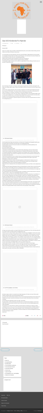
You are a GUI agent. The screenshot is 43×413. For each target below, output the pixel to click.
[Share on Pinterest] (37, 315)
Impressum (3, 395)
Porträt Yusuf (7, 370)
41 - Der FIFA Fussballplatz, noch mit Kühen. (10, 287)
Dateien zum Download (9, 374)
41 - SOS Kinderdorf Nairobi (7, 138)
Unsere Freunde (8, 371)
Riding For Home (14, 140)
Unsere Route (3, 405)
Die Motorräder (8, 363)
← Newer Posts (5, 349)
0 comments (17, 43)
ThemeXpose (39, 410)
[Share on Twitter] (34, 315)
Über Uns (7, 360)
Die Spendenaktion (8, 362)
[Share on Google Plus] (40, 315)
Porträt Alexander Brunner (10, 366)
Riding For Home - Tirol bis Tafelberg (13, 410)
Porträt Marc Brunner (9, 368)
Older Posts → (38, 349)
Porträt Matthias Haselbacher (10, 365)
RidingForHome (6, 43)
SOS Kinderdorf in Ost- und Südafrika (12, 373)
